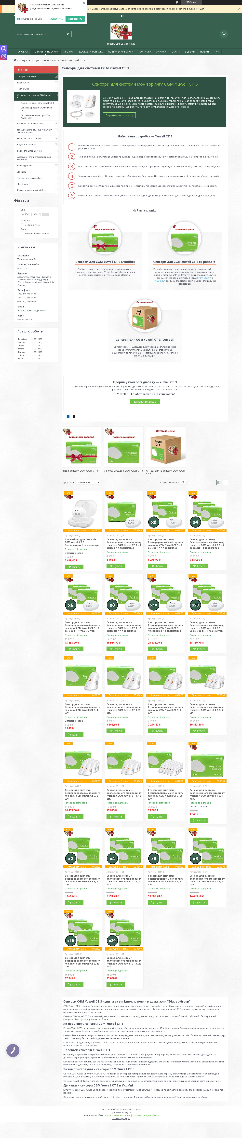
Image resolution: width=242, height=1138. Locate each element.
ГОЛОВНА (22, 51)
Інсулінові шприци (26, 144)
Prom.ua (137, 1109)
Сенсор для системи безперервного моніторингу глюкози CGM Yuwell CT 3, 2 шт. (124, 709)
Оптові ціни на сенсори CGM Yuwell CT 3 (35, 116)
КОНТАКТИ (144, 51)
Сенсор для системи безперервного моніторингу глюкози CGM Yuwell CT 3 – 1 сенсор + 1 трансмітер (124, 544)
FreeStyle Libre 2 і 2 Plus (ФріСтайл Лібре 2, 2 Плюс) (34, 131)
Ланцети (22, 171)
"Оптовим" (204, 277)
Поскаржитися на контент (118, 1115)
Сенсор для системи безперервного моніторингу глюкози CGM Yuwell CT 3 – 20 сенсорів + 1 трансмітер (207, 627)
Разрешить (75, 18)
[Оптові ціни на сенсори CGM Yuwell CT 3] (166, 447)
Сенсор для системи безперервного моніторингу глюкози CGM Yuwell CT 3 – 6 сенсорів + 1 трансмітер (82, 627)
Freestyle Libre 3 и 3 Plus (29, 138)
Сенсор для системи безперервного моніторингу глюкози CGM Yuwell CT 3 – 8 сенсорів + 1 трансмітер (124, 627)
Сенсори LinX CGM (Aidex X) (31, 123)
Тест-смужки (23, 88)
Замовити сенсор (145, 401)
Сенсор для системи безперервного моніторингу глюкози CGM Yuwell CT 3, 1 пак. (207, 794)
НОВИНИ (205, 51)
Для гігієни (22, 184)
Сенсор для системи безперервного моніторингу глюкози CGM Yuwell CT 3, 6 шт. (207, 709)
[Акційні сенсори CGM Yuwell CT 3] (81, 447)
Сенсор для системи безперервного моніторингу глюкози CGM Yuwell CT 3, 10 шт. (124, 794)
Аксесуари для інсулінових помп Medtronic (34, 158)
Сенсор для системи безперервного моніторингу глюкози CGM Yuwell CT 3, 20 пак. (124, 962)
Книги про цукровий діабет (31, 190)
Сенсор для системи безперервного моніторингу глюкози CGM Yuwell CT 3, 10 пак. (82, 962)
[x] (74, 416)
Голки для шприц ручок (29, 150)
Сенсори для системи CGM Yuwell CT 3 (34, 96)
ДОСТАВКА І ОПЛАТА (91, 51)
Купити (76, 567)
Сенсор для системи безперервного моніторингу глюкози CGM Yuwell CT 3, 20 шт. (165, 794)
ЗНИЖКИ (161, 51)
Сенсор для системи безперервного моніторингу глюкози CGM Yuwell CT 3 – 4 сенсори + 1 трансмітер (207, 544)
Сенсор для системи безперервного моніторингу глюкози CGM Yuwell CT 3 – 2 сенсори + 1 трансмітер (165, 544)
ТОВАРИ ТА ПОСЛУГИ (45, 51)
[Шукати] (68, 34)
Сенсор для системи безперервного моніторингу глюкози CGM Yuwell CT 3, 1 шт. (82, 709)
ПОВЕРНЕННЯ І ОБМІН (120, 51)
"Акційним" (159, 280)
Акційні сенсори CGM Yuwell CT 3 (37, 102)
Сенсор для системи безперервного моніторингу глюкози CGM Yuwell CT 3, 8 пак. (207, 880)
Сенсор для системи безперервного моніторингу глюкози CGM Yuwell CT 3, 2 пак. (82, 880)
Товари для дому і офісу (29, 177)
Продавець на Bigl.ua (121, 1112)
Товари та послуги (29, 60)
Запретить (56, 18)
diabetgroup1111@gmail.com (31, 310)
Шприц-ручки (24, 165)
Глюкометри (23, 82)
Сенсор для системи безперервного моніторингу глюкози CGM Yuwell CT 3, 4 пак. (124, 880)
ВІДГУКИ (190, 51)
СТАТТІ (176, 51)
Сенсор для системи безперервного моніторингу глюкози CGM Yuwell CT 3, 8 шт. (82, 794)
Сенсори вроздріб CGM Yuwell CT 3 (36, 109)
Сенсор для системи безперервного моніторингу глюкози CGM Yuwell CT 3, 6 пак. (165, 880)
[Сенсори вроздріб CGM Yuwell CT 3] (124, 447)
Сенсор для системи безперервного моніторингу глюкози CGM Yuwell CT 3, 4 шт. (165, 709)
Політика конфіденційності (146, 1115)
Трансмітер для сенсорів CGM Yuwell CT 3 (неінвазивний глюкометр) (82, 542)
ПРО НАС (68, 51)
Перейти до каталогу (119, 115)
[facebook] (68, 416)
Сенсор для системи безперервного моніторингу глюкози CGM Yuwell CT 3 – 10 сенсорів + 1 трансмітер (165, 627)
